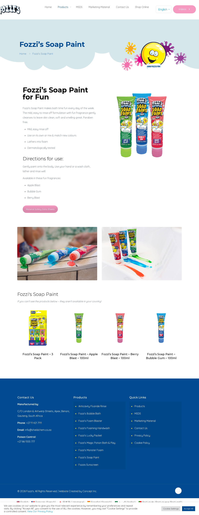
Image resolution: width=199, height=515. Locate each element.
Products (139, 406)
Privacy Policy (142, 435)
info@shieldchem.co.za (38, 429)
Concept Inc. (90, 491)
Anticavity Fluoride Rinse (92, 406)
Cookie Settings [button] (171, 508)
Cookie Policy (142, 442)
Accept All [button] (188, 508)
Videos (182, 9)
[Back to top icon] (178, 490)
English (162, 9)
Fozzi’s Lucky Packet (90, 435)
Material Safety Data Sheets (40, 209)
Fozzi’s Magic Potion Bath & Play (97, 442)
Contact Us (140, 428)
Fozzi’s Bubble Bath (90, 413)
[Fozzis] (10, 9)
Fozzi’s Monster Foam (91, 450)
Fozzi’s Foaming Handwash (94, 428)
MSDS (137, 413)
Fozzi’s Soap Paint (89, 457)
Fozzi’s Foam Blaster (90, 420)
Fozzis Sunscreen (88, 464)
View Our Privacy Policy (40, 511)
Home (22, 53)
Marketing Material (145, 420)
